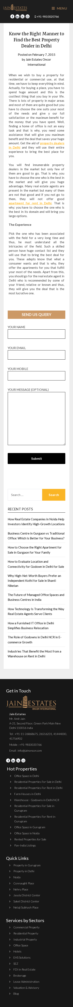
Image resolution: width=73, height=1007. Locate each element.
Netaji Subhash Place (26, 907)
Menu (61, 8)
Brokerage (19, 975)
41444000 (59, 734)
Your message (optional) (28, 389)
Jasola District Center (26, 895)
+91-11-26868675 (26, 734)
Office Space (20, 945)
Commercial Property (26, 927)
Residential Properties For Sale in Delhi (37, 781)
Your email (17, 348)
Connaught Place (23, 883)
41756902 (15, 738)
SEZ (15, 963)
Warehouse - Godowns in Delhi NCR (36, 800)
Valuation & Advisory (26, 987)
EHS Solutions (22, 957)
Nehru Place (20, 889)
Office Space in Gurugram (29, 827)
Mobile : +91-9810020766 (25, 744)
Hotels (17, 951)
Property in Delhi (23, 871)
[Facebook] (12, 16)
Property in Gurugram (27, 865)
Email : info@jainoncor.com (25, 750)
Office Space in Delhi (26, 776)
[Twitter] (22, 16)
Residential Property (25, 933)
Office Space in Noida (27, 833)
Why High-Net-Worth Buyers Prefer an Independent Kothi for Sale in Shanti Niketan (34, 580)
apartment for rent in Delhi (30, 203)
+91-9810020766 (47, 16)
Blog (16, 993)
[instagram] (28, 16)
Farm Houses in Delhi (27, 794)
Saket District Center (26, 901)
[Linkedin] (17, 16)
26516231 (45, 734)
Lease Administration (26, 981)
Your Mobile (18, 369)
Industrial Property (25, 939)
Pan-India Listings (25, 845)
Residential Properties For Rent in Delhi (38, 788)
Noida (16, 877)
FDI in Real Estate (24, 969)
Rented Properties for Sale (30, 839)
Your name (16, 327)
